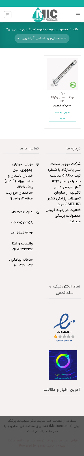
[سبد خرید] (7, 14)
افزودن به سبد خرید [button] (62, 115)
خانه (75, 30)
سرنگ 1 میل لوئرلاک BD (62, 100)
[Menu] (78, 14)
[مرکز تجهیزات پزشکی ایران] (45, 14)
